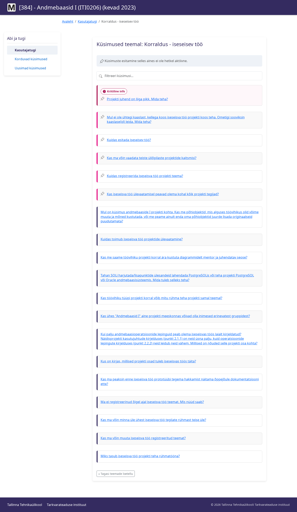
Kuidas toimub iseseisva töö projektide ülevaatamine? (142, 239)
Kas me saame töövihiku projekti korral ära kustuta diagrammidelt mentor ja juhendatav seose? (174, 257)
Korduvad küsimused (31, 59)
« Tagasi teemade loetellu (115, 474)
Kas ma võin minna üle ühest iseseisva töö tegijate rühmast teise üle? (153, 420)
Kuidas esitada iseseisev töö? (129, 140)
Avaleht (67, 21)
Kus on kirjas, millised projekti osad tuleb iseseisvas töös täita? (148, 361)
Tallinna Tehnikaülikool (24, 504)
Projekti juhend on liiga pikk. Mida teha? (137, 99)
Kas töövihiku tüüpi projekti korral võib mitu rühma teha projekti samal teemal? (161, 298)
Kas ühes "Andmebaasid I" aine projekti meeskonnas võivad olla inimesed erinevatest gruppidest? (175, 316)
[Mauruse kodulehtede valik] (11, 7)
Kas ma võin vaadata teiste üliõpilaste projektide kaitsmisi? (151, 158)
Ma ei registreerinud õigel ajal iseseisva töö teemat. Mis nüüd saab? (152, 402)
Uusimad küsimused (30, 68)
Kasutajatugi (87, 21)
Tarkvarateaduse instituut (66, 504)
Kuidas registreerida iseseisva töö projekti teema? (145, 176)
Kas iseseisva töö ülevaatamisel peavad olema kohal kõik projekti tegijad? (163, 194)
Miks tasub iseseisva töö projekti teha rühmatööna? (140, 456)
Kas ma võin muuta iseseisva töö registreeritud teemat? (143, 438)
